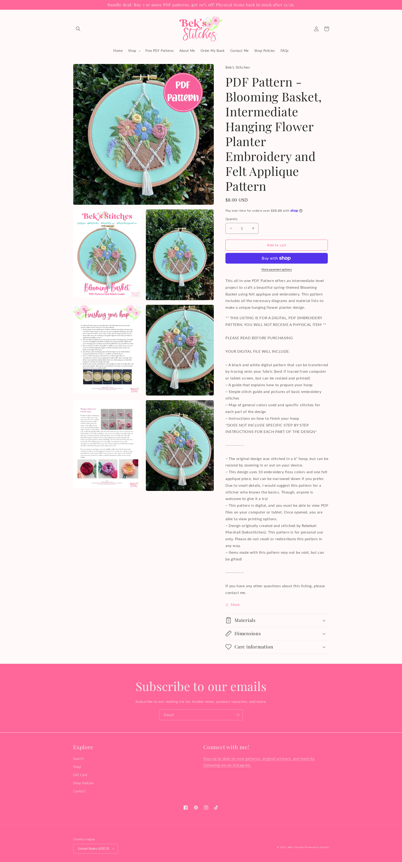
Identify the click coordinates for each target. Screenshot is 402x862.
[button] (78, 29)
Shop (77, 767)
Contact (79, 791)
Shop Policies (83, 783)
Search (78, 759)
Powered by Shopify (317, 847)
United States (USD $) (93, 848)
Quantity (231, 219)
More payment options (276, 269)
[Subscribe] (237, 714)
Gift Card (80, 775)
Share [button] (235, 605)
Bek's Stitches (296, 847)
